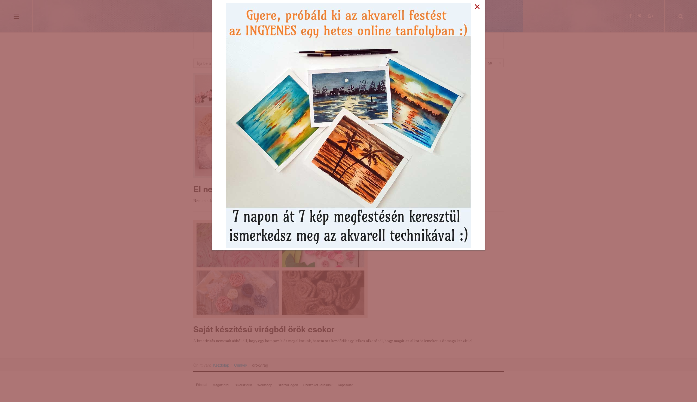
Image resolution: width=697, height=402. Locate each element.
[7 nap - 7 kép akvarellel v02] (348, 124)
